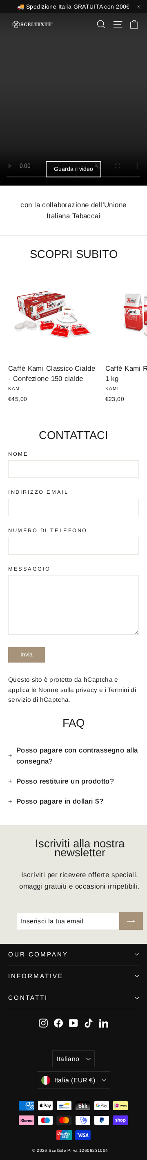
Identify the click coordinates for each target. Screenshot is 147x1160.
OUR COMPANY (38, 954)
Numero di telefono (47, 530)
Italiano (68, 1058)
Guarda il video (73, 169)
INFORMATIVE (35, 975)
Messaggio (29, 569)
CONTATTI (28, 997)
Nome (18, 454)
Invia (26, 654)
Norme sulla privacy (67, 689)
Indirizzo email (38, 492)
